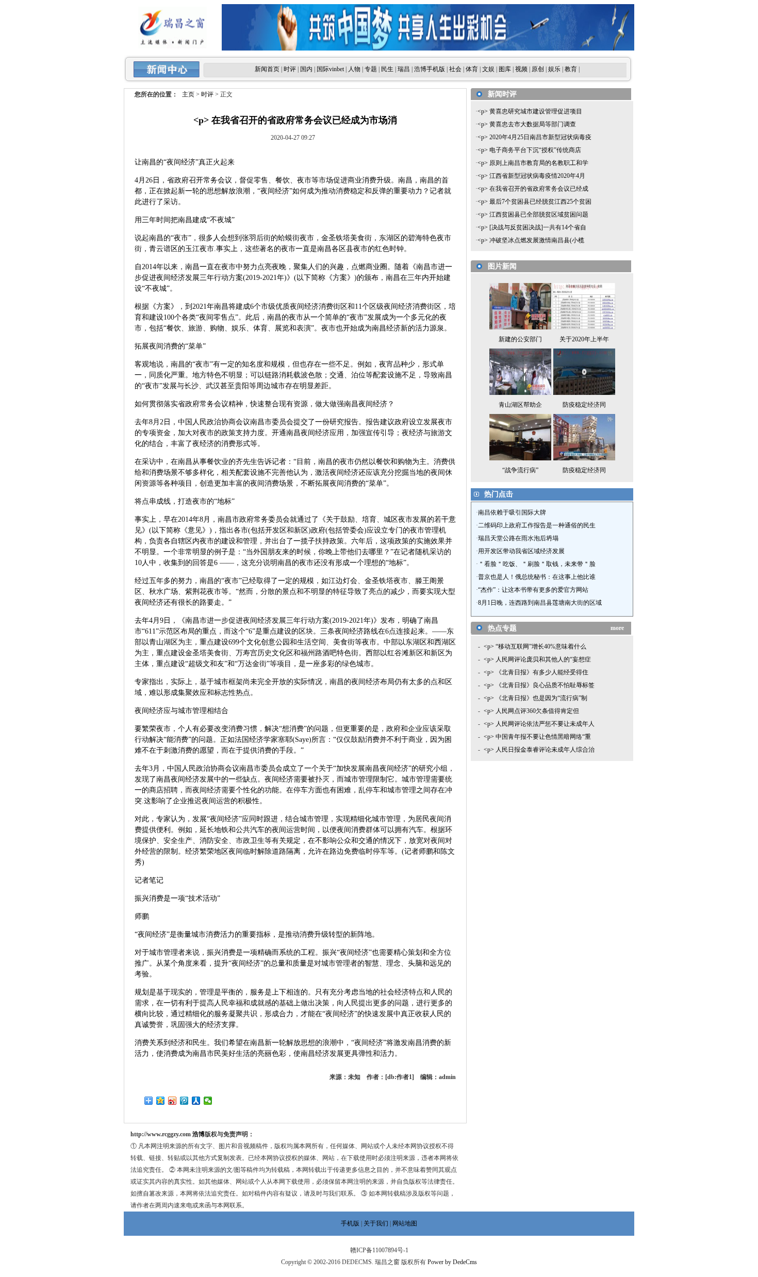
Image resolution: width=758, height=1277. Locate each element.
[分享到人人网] (196, 1101)
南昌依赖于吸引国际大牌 (512, 512)
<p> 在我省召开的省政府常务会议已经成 (532, 188)
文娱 (488, 69)
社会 (455, 69)
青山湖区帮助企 (520, 404)
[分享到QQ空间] (160, 1101)
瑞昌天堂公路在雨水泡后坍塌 (518, 538)
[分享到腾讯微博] (184, 1101)
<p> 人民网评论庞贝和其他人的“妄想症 (537, 659)
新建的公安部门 (520, 339)
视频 (521, 69)
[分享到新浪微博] (172, 1101)
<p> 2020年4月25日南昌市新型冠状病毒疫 (534, 137)
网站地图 (404, 1223)
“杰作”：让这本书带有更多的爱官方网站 (533, 589)
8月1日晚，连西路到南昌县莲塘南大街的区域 (540, 602)
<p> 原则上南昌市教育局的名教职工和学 (532, 163)
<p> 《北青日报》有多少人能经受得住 (536, 672)
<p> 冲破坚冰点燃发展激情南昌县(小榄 (530, 240)
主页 (188, 94)
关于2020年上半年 (584, 339)
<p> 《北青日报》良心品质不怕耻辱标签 (539, 685)
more (617, 628)
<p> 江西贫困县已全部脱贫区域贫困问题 (532, 214)
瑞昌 (404, 69)
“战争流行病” (520, 470)
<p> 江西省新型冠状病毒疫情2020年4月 (531, 175)
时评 (290, 69)
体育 (472, 69)
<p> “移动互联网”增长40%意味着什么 (535, 646)
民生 (387, 69)
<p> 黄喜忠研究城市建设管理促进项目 (529, 111)
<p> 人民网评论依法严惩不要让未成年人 (539, 723)
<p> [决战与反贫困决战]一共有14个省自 (531, 227)
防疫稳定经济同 (584, 404)
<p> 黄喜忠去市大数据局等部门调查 (526, 124)
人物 (354, 69)
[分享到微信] (208, 1101)
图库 (505, 69)
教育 (571, 69)
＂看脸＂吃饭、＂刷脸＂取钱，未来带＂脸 (537, 564)
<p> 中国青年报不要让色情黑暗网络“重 (537, 736)
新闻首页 (267, 69)
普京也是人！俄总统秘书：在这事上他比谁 (537, 577)
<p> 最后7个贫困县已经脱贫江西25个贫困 (534, 201)
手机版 (350, 1223)
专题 (371, 69)
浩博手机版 (429, 69)
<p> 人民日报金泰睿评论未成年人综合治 (539, 749)
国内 (306, 69)
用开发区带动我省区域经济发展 (521, 551)
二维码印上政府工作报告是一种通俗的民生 (537, 525)
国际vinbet (330, 69)
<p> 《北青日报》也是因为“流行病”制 (535, 698)
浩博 (198, 1134)
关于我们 (376, 1223)
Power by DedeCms (452, 1262)
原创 (538, 69)
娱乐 (554, 69)
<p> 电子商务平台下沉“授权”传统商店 (529, 150)
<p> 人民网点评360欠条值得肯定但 (531, 711)
